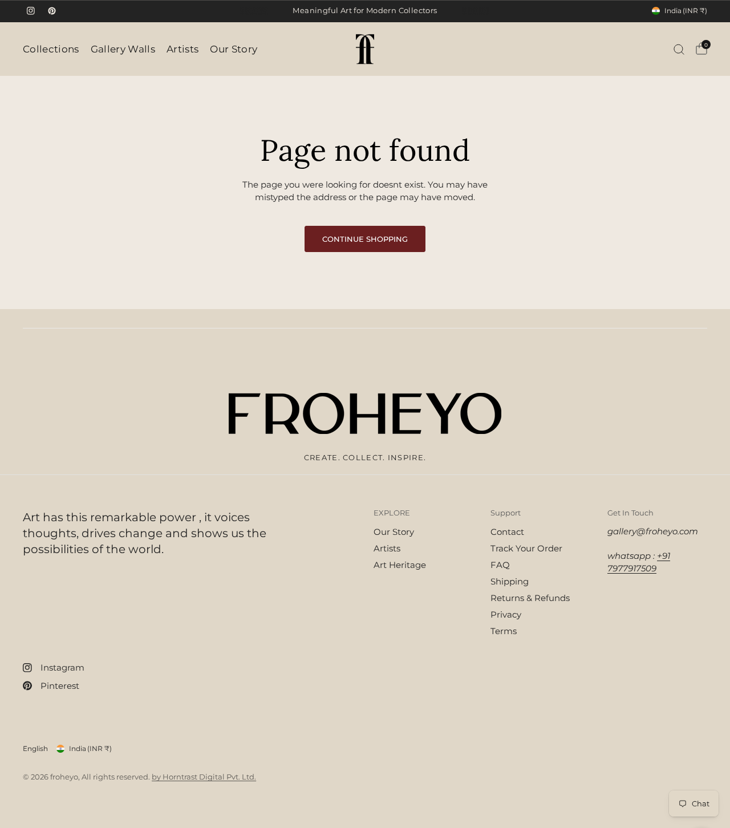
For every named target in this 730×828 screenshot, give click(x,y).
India (685, 10)
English (35, 748)
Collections (51, 49)
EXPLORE (392, 513)
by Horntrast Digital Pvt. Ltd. (204, 776)
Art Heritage (400, 564)
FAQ (500, 564)
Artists (182, 49)
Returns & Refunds (530, 597)
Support (505, 513)
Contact (507, 531)
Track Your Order (526, 548)
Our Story (233, 49)
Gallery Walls (123, 49)
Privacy (505, 614)
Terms (503, 631)
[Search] (679, 49)
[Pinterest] (52, 11)
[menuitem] (54, 49)
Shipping (509, 581)
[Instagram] (31, 11)
